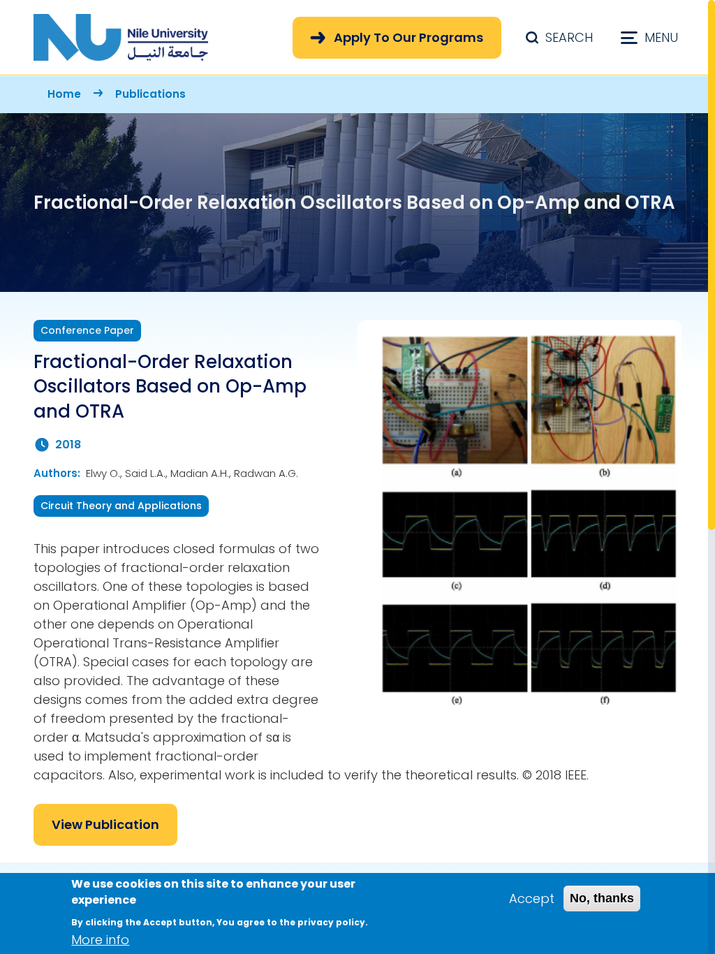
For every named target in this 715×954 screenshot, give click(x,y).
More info (100, 939)
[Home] (121, 37)
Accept (531, 898)
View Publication (105, 824)
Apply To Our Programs (408, 37)
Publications (150, 94)
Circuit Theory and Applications (121, 506)
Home (64, 94)
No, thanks (602, 898)
